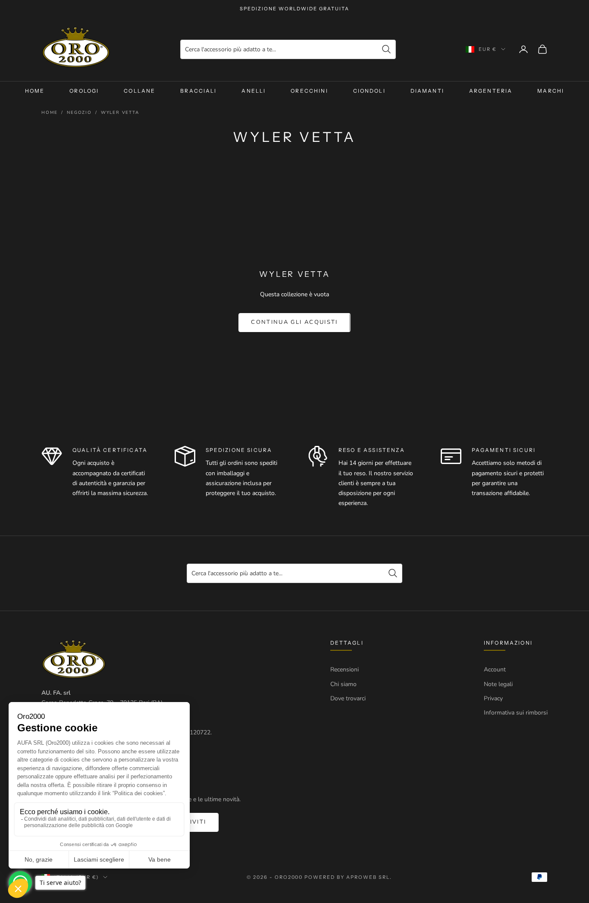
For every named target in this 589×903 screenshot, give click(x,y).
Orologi (84, 91)
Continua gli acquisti (294, 322)
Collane (139, 91)
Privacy (493, 698)
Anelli (253, 91)
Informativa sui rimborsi (516, 713)
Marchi (550, 91)
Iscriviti (189, 822)
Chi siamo (343, 684)
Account (495, 669)
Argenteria (491, 91)
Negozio (79, 113)
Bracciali (198, 91)
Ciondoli (369, 91)
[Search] (386, 49)
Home (35, 91)
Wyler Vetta (120, 113)
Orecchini (309, 91)
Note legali (498, 684)
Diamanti (427, 91)
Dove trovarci (348, 698)
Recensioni (344, 669)
